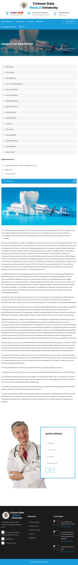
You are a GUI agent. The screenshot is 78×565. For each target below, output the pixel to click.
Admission (39, 21)
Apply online (9, 129)
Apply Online (70, 21)
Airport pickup (10, 152)
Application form (11, 112)
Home (61, 49)
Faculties (30, 21)
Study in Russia (10, 72)
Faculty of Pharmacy (12, 95)
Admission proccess (11, 106)
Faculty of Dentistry (12, 89)
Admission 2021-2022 (11, 118)
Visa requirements (11, 135)
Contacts (22, 27)
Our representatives (12, 141)
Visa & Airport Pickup (8, 27)
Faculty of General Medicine (14, 84)
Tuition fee (9, 124)
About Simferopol (11, 78)
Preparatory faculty (12, 101)
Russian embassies (11, 146)
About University (7, 21)
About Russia (20, 21)
